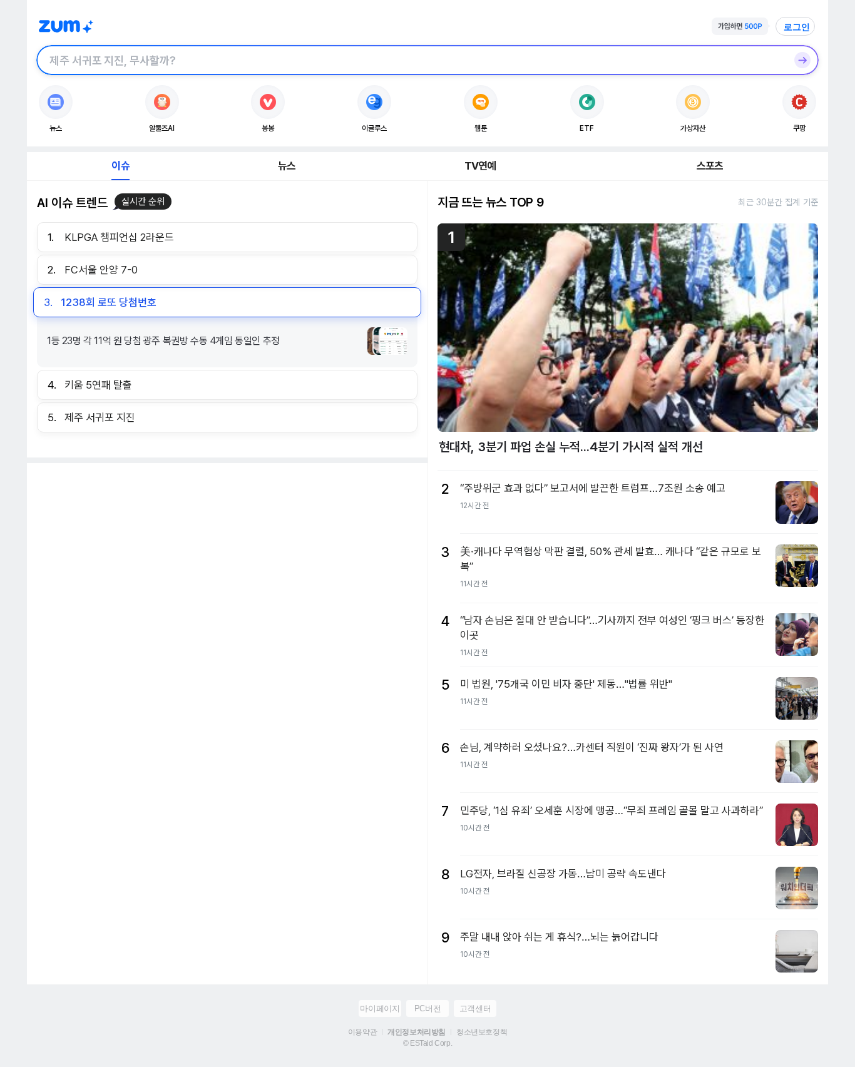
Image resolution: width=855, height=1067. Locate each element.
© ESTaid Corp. (427, 1043)
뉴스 (286, 166)
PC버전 (427, 1008)
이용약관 (362, 1032)
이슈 (120, 166)
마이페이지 (379, 1008)
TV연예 (480, 166)
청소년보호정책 (481, 1032)
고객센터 (475, 1008)
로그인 (797, 27)
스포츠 (710, 166)
